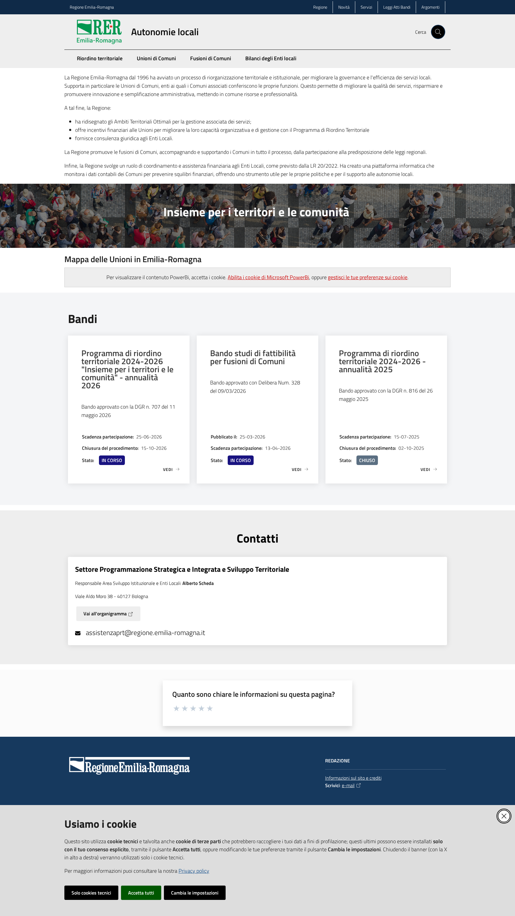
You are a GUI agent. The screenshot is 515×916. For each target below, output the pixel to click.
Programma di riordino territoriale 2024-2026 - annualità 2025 (382, 361)
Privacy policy (194, 871)
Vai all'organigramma (105, 613)
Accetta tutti (141, 892)
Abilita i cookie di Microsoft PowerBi (268, 277)
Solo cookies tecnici (91, 892)
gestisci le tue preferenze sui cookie (367, 277)
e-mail (348, 785)
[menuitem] (441, 63)
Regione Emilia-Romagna (92, 7)
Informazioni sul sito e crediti (353, 777)
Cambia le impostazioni (194, 892)
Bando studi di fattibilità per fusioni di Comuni (253, 357)
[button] (438, 32)
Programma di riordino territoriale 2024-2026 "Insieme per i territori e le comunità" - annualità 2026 (127, 369)
